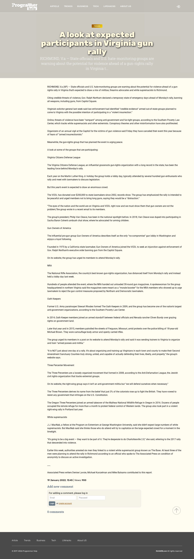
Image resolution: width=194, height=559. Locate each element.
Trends (68, 6)
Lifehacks (109, 6)
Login (52, 504)
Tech (96, 6)
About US (125, 6)
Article (54, 6)
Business (82, 6)
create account (65, 503)
